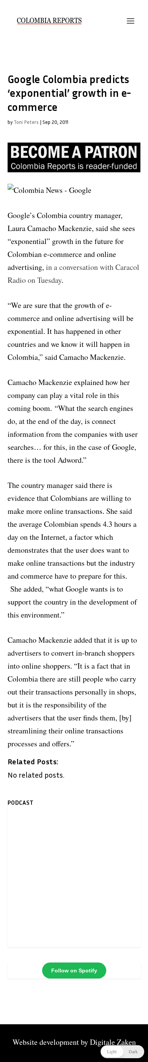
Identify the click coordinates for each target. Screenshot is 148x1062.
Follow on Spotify (74, 970)
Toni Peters (26, 122)
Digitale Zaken (113, 1042)
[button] (122, 1051)
